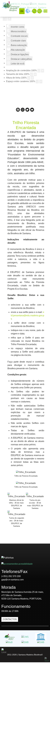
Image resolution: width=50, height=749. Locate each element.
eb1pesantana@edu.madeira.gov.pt (27, 315)
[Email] (32, 111)
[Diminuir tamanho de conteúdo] (38, 70)
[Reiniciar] (5, 19)
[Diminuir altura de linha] (28, 78)
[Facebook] (18, 111)
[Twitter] (27, 111)
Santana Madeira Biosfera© (30, 655)
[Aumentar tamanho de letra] (35, 74)
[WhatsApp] (23, 111)
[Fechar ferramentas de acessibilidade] (9, 19)
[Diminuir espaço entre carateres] (37, 81)
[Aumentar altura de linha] (32, 78)
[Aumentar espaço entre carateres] (40, 81)
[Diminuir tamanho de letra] (31, 74)
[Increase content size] (42, 70)
